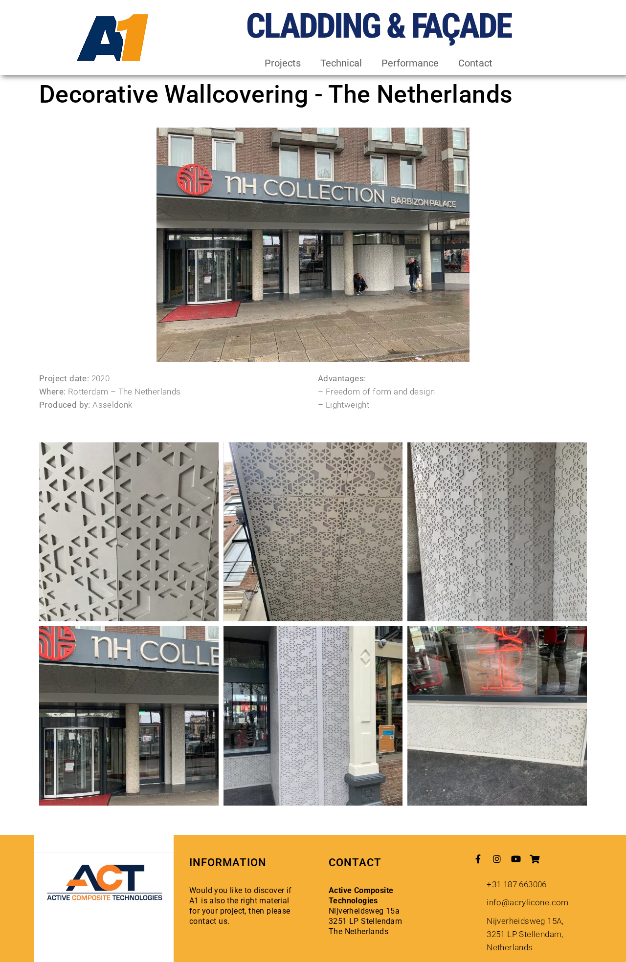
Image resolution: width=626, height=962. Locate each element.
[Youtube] (516, 858)
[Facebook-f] (478, 858)
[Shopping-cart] (534, 858)
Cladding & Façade (378, 26)
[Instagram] (496, 858)
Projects (283, 63)
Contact (475, 63)
